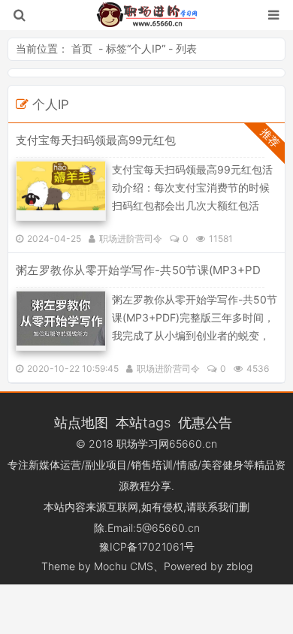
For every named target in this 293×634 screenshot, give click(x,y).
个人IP (146, 48)
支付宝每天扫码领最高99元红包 (96, 140)
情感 (187, 464)
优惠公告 (205, 422)
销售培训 (152, 464)
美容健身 (222, 464)
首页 (81, 48)
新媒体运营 (55, 464)
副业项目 (106, 464)
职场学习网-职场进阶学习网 (146, 15)
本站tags (143, 422)
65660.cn (193, 443)
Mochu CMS (123, 566)
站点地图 (81, 422)
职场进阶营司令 (130, 238)
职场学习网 (142, 443)
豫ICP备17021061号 (147, 546)
